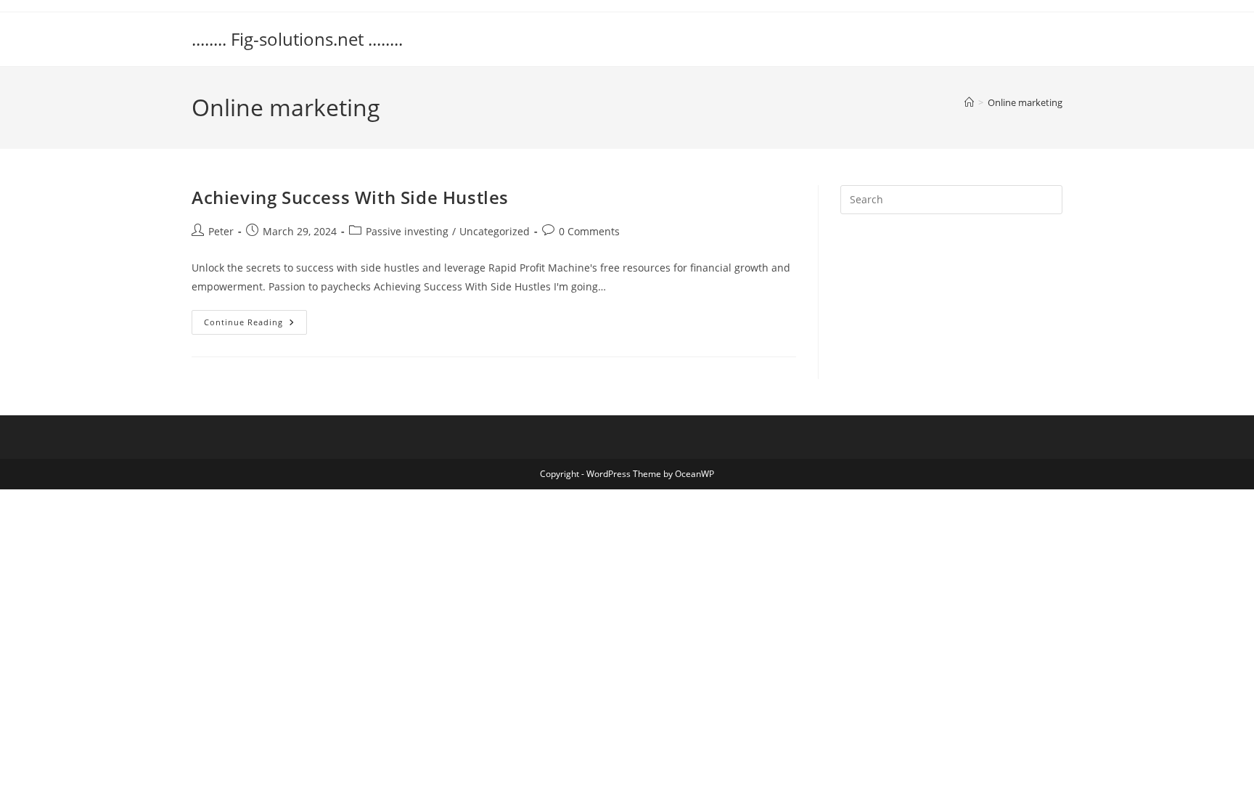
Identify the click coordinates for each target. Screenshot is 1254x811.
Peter (221, 231)
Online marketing (1025, 102)
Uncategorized (494, 231)
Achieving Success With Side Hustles (350, 197)
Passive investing (407, 231)
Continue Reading (255, 325)
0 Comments (589, 231)
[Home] (969, 102)
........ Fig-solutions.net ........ (297, 39)
